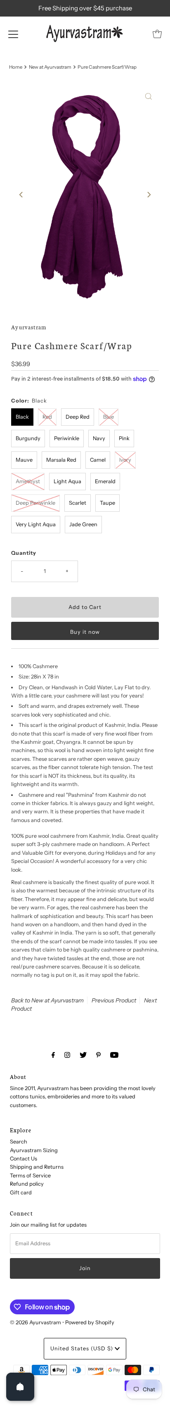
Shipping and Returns (37, 1167)
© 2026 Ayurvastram (35, 1322)
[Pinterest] (98, 1055)
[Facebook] (53, 1055)
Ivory (125, 460)
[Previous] (21, 194)
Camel (98, 460)
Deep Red (78, 417)
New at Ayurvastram (50, 67)
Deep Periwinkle (35, 503)
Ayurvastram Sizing (34, 1150)
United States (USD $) (82, 1348)
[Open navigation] (13, 34)
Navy (99, 438)
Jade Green (83, 524)
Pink (124, 438)
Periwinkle (66, 438)
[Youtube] (114, 1055)
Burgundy (28, 438)
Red (47, 417)
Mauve (24, 460)
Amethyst (28, 481)
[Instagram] (67, 1055)
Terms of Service (30, 1175)
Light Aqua (67, 481)
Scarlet (77, 503)
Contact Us (23, 1158)
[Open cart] (157, 34)
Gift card (21, 1192)
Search (18, 1142)
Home (15, 67)
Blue (108, 417)
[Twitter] (83, 1055)
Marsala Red (61, 460)
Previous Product (114, 1000)
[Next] (148, 194)
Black (22, 417)
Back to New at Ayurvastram (47, 1000)
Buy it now (85, 632)
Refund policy (27, 1184)
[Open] (20, 1387)
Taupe (107, 503)
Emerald (105, 481)
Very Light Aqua (36, 524)
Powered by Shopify (89, 1322)
